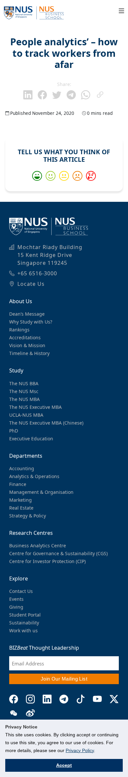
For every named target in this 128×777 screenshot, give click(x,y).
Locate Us (31, 283)
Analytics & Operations (34, 476)
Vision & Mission (27, 345)
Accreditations (25, 337)
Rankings (19, 329)
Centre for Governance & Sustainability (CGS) (58, 553)
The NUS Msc (23, 391)
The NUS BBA (23, 383)
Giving (16, 607)
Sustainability (24, 623)
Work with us (23, 630)
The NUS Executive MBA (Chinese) (46, 423)
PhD (13, 431)
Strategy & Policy (27, 516)
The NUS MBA (24, 399)
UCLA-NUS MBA (26, 415)
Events (16, 599)
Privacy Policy (80, 750)
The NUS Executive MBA (35, 407)
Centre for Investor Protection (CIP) (47, 561)
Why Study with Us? (30, 322)
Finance (17, 484)
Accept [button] (64, 765)
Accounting (21, 468)
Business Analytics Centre (37, 545)
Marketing (20, 500)
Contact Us (21, 591)
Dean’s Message (27, 314)
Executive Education (31, 438)
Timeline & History (29, 353)
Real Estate (21, 508)
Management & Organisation (41, 492)
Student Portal (25, 615)
